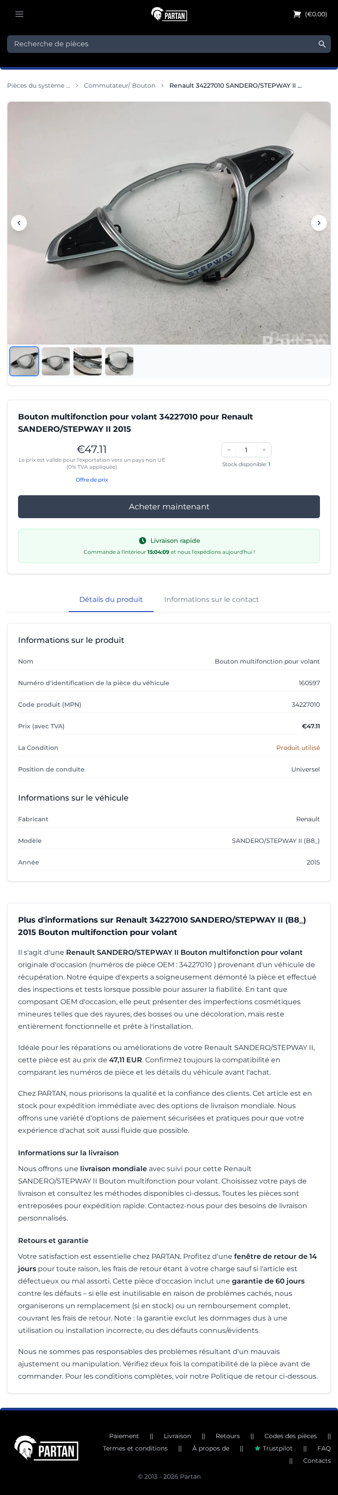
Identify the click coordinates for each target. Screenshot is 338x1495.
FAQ (324, 1448)
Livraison (177, 1436)
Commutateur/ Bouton (119, 85)
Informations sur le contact (211, 599)
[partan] (46, 1448)
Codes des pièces (291, 1436)
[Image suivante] (319, 223)
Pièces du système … (38, 85)
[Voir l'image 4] (119, 361)
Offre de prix (92, 479)
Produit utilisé (298, 748)
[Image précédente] (19, 223)
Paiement (124, 1436)
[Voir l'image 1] (24, 361)
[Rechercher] (322, 44)
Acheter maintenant (169, 507)
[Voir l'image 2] (56, 361)
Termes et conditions (135, 1448)
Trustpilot (278, 1448)
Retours (228, 1436)
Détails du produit (111, 599)
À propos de (210, 1448)
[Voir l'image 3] (87, 361)
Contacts (317, 1461)
